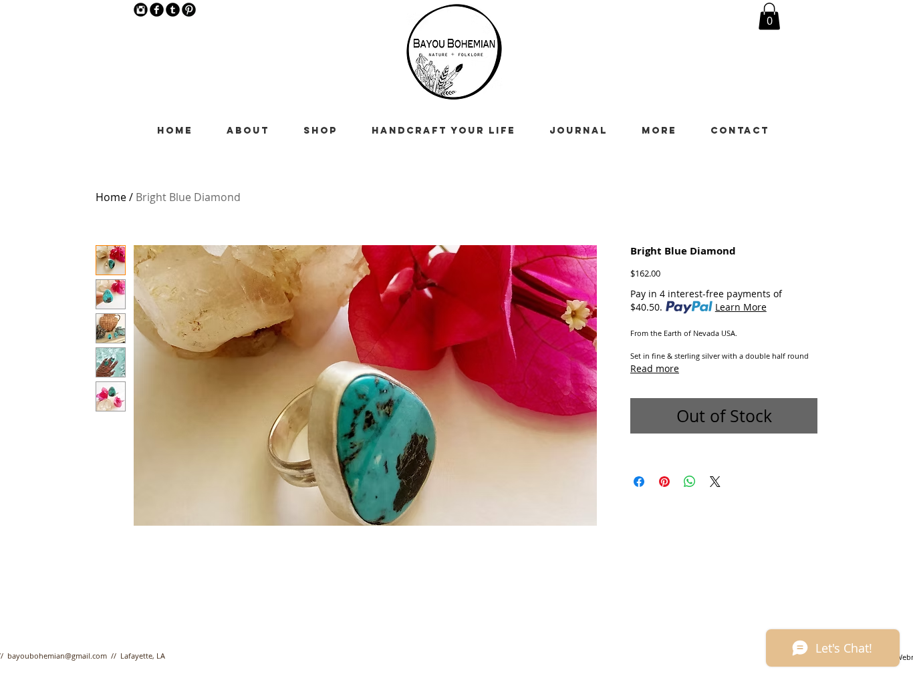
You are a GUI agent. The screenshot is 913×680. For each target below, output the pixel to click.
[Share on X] (715, 482)
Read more (654, 368)
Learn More (741, 307)
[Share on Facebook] (639, 482)
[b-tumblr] (173, 10)
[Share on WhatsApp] (690, 482)
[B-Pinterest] (189, 10)
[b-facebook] (157, 10)
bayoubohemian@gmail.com (57, 656)
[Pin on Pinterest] (664, 482)
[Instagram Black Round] (141, 10)
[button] (769, 16)
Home (111, 197)
